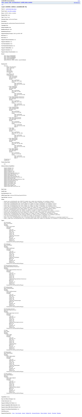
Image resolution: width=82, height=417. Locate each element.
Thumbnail (54, 413)
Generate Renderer (36, 413)
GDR (10, 2)
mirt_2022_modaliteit (11, 11)
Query (13, 413)
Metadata (59, 413)
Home (3, 2)
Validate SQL (28, 413)
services (6, 2)
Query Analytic (18, 413)
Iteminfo (49, 413)
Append (23, 413)
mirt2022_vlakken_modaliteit (26, 2)
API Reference (77, 2)
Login (79, 0)
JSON (2, 4)
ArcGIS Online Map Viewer (11, 9)
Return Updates (44, 413)
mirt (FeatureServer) (16, 2)
